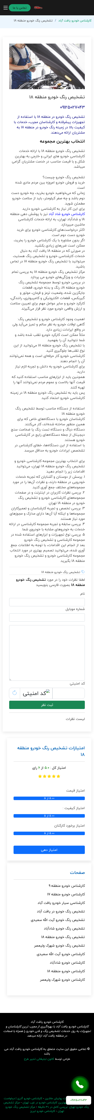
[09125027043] (80, 1085)
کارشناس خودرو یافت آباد (74, 20)
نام (82, 593)
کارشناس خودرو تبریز (42, 1111)
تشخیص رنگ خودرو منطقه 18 (63, 937)
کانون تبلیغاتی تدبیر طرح (39, 1059)
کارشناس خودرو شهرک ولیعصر (62, 980)
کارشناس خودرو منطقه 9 (67, 886)
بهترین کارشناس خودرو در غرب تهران (45, 1102)
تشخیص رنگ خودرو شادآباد (64, 928)
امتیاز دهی (49, 850)
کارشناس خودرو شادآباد (67, 962)
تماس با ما (20, 8)
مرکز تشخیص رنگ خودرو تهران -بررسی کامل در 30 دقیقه (46, 1104)
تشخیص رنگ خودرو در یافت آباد (61, 911)
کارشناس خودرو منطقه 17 (66, 894)
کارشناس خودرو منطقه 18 (66, 971)
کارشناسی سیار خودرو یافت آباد (61, 903)
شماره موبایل (75, 609)
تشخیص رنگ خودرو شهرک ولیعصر (59, 945)
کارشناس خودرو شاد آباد (67, 214)
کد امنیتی (77, 683)
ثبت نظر (47, 705)
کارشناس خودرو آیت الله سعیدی (61, 954)
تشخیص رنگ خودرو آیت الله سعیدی (58, 920)
